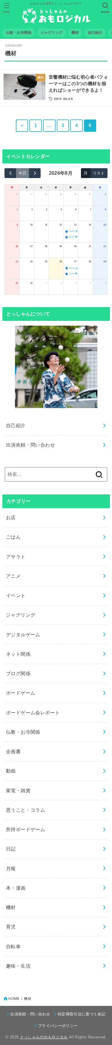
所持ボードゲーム (25, 829)
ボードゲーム (20, 692)
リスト (99, 173)
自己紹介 (16, 425)
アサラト (16, 556)
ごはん (13, 537)
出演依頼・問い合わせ (30, 445)
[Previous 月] (10, 173)
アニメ (13, 576)
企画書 (13, 751)
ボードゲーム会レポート (33, 712)
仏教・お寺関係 (23, 732)
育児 (11, 926)
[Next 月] (35, 173)
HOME (13, 998)
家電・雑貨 (18, 790)
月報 (11, 868)
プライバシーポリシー (58, 1025)
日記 (11, 848)
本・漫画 (16, 888)
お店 (11, 517)
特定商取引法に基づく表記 (81, 1014)
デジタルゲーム (23, 634)
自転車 (13, 946)
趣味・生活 (18, 966)
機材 (11, 907)
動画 (11, 770)
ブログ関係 (18, 673)
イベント (16, 595)
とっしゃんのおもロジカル (44, 1037)
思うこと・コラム (25, 810)
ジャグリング (20, 615)
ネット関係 (18, 654)
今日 (22, 173)
